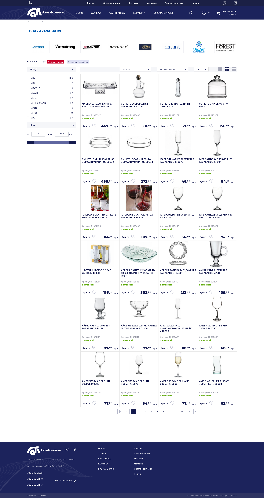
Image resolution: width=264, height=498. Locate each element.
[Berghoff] (118, 47)
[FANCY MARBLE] (199, 47)
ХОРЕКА (96, 12)
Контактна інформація (65, 480)
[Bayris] (91, 47)
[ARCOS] (38, 47)
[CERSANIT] (172, 47)
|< (120, 411)
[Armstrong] (65, 47)
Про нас (91, 3)
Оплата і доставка (174, 3)
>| (196, 411)
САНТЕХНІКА (117, 12)
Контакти (133, 3)
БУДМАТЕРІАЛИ (163, 12)
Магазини (152, 3)
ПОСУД (78, 12)
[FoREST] (226, 47)
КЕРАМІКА (139, 12)
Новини (195, 3)
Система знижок (111, 3)
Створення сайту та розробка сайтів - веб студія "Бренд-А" (212, 496)
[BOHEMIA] (145, 47)
